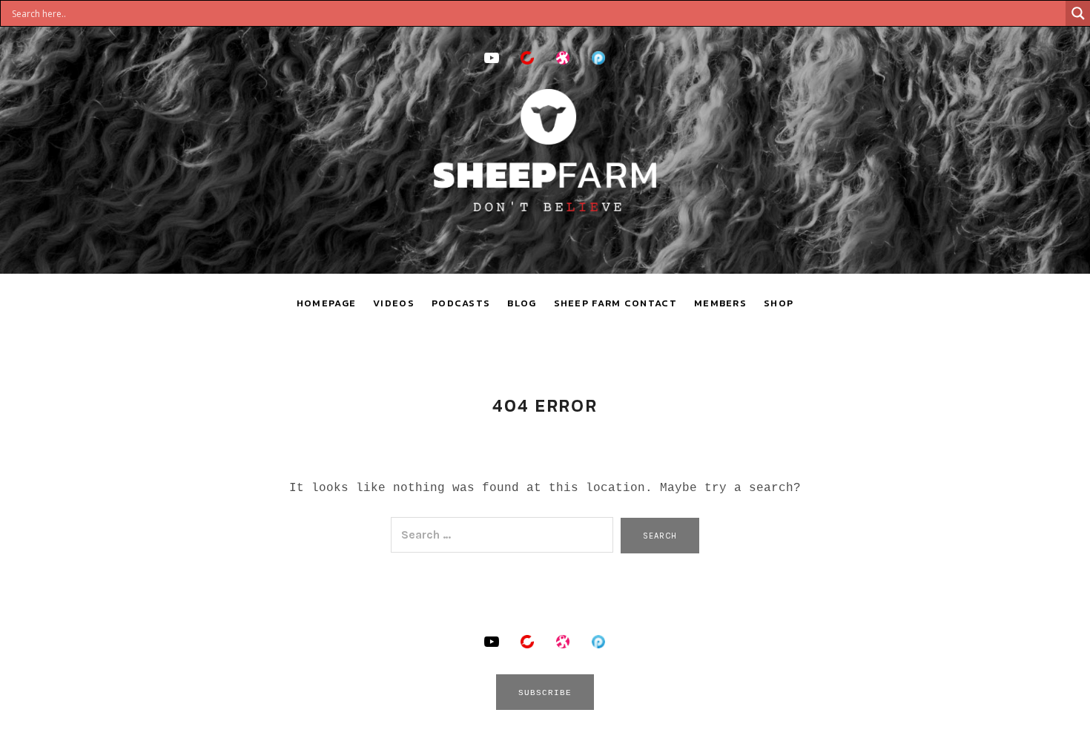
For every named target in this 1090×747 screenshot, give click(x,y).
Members (720, 303)
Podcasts (461, 303)
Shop (778, 303)
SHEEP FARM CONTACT (615, 303)
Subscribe (545, 692)
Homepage (326, 303)
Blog (521, 303)
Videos (393, 303)
